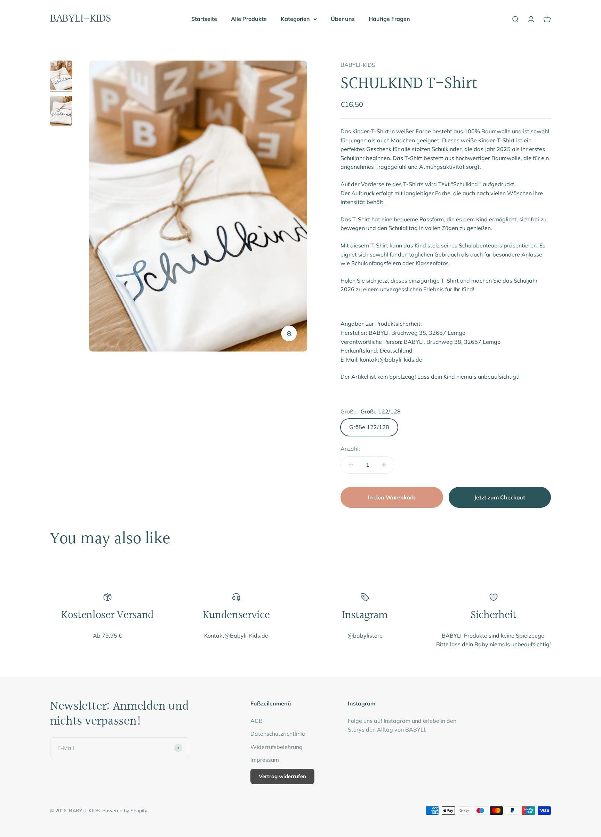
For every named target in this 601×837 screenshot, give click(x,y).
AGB (256, 720)
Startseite (204, 18)
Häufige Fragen (389, 18)
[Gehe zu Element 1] (61, 77)
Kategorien (295, 18)
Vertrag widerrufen (282, 776)
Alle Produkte (249, 18)
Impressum (264, 759)
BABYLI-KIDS (357, 64)
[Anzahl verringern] (351, 465)
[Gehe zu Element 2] (61, 112)
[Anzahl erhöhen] (384, 465)
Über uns (343, 18)
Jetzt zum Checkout (499, 497)
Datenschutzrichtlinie (277, 733)
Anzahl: (350, 448)
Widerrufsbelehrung (276, 746)
